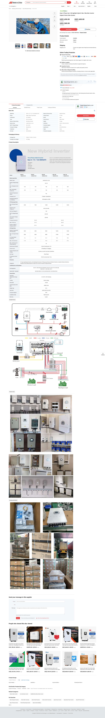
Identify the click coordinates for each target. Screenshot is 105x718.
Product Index (73, 709)
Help (74, 6)
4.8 (81, 107)
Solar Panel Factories (36, 699)
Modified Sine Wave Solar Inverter (37, 694)
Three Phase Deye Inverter (25, 702)
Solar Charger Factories (14, 699)
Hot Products (23, 709)
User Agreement (59, 713)
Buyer (68, 6)
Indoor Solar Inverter (13, 694)
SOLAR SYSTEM (55, 682)
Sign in (95, 3)
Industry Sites (60, 709)
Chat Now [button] (88, 29)
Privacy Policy (70, 713)
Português (32, 710)
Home (10, 8)
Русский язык (41, 710)
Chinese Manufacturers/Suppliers (38, 709)
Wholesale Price (54, 709)
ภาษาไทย (72, 710)
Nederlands (55, 710)
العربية (59, 710)
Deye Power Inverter (57, 699)
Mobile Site (79, 709)
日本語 (66, 710)
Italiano (46, 710)
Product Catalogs (25, 680)
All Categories (13, 6)
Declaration (65, 713)
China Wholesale (47, 709)
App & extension (81, 6)
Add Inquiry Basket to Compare (33, 50)
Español (28, 710)
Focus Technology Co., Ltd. (44, 713)
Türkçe (76, 710)
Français (36, 710)
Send (18, 618)
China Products (28, 709)
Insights (83, 709)
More (10, 705)
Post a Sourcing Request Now (42, 618)
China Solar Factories (25, 699)
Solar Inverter (34, 8)
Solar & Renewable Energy (27, 8)
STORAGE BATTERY (78, 682)
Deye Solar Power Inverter (69, 699)
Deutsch (50, 710)
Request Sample (83, 32)
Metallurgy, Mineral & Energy (16, 8)
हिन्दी (69, 710)
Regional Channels (67, 709)
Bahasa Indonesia (86, 710)
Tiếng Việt (80, 710)
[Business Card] (94, 110)
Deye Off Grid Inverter (80, 699)
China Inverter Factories (46, 699)
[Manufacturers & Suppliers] (15, 2)
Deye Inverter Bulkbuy (37, 702)
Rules (95, 6)
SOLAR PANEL (11, 682)
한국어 (62, 710)
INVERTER (33, 682)
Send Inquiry (68, 29)
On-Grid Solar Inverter (24, 694)
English (24, 710)
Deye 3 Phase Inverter (14, 702)
